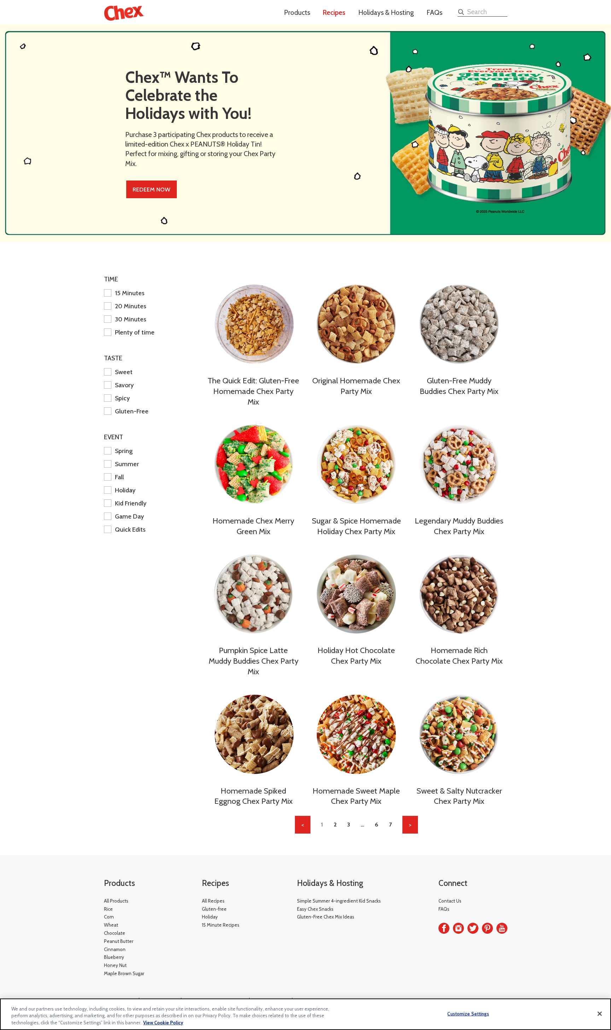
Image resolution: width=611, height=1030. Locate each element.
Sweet (124, 372)
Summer (127, 464)
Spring (124, 450)
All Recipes (213, 901)
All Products (116, 901)
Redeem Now (151, 189)
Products (297, 12)
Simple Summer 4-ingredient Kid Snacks (339, 901)
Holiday (125, 490)
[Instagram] (458, 928)
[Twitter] (472, 928)
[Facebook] (443, 928)
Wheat (111, 925)
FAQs (434, 12)
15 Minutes (130, 293)
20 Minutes (130, 306)
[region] (305, 1014)
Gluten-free (214, 909)
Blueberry (114, 957)
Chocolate (114, 933)
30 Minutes (130, 319)
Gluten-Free (132, 411)
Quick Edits (130, 529)
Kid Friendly (130, 503)
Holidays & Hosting (386, 12)
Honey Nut (115, 965)
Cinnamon (115, 949)
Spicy (122, 398)
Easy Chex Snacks (315, 909)
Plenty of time (135, 332)
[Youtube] (501, 928)
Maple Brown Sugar (124, 973)
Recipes (334, 12)
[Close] (599, 1014)
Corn (109, 917)
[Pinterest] (487, 928)
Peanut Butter (118, 941)
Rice (108, 909)
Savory (124, 385)
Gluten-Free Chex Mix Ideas (325, 917)
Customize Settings (468, 1013)
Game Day (129, 516)
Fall (119, 477)
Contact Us (449, 901)
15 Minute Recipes (220, 925)
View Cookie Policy (163, 1022)
